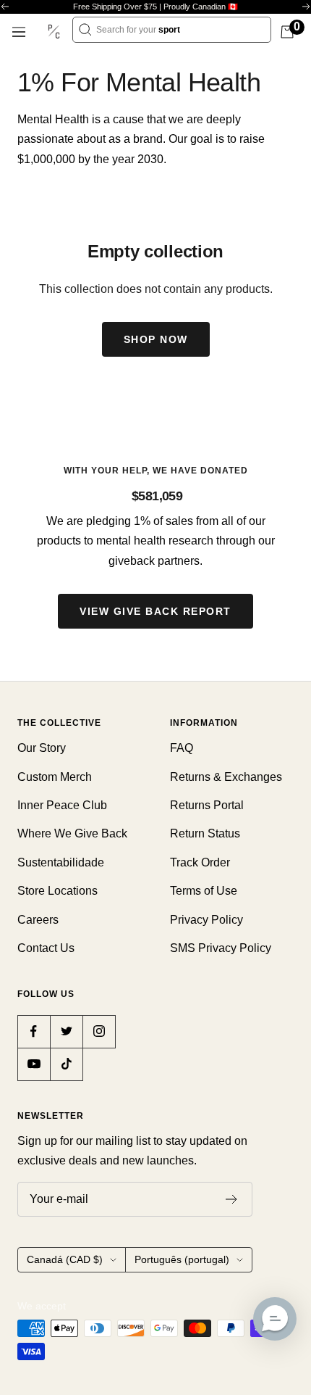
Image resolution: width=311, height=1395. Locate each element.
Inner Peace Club (62, 805)
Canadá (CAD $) (65, 1259)
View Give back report (155, 611)
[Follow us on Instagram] (98, 1031)
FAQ (181, 748)
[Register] (232, 1199)
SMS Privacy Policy (220, 948)
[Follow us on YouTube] (33, 1064)
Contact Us (45, 948)
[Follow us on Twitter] (66, 1031)
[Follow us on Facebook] (33, 1031)
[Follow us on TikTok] (66, 1064)
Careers (38, 920)
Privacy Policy (206, 920)
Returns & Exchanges (226, 777)
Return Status (205, 833)
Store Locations (57, 891)
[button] (275, 1319)
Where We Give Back (72, 833)
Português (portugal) (182, 1259)
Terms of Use (203, 891)
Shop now (156, 339)
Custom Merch (54, 777)
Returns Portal (207, 805)
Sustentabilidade (60, 862)
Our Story (41, 748)
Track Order (200, 862)
